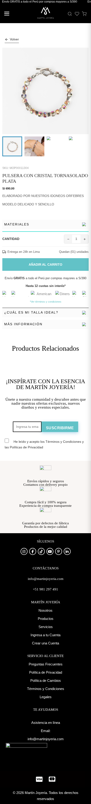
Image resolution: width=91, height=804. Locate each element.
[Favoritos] (77, 14)
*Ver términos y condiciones (45, 301)
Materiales (16, 224)
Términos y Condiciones (45, 689)
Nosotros (45, 610)
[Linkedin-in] (67, 551)
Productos (45, 619)
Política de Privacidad (45, 672)
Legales (46, 697)
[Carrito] (84, 14)
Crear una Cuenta (45, 643)
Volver (14, 39)
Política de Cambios (45, 681)
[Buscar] (69, 14)
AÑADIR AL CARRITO (45, 264)
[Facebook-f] (32, 551)
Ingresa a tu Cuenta (45, 635)
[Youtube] (49, 551)
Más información (23, 324)
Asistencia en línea (45, 723)
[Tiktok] (41, 551)
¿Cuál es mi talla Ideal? (31, 312)
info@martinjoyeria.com (46, 739)
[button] (6, 14)
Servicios (45, 627)
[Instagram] (24, 551)
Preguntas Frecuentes (46, 664)
